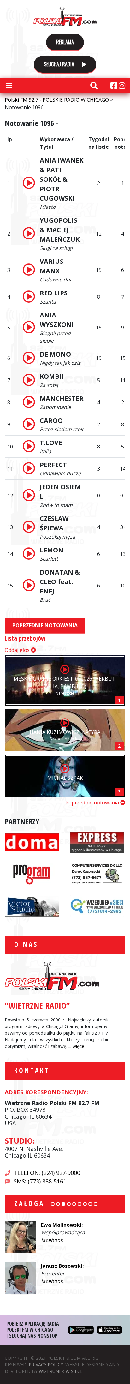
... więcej (77, 1046)
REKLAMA (65, 42)
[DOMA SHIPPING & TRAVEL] (32, 841)
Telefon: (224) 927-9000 (47, 1172)
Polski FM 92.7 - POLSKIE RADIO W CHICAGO (65, 16)
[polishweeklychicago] (32, 873)
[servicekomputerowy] (97, 873)
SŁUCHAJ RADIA (59, 64)
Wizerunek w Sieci (60, 1371)
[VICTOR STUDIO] (32, 905)
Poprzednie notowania (45, 625)
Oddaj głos (18, 650)
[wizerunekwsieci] (97, 905)
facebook (52, 1240)
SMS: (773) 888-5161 (40, 1181)
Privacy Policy (46, 1365)
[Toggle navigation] (9, 85)
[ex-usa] (97, 841)
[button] (53, 1204)
